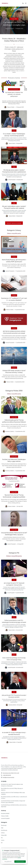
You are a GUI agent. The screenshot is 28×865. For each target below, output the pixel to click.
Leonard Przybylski (5, 818)
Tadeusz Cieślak (4, 816)
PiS (14, 130)
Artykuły (3, 781)
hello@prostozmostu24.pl (8, 777)
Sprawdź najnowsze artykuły (14, 223)
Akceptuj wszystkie (20, 861)
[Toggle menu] (25, 3)
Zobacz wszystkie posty (14, 233)
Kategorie (4, 822)
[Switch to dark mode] (23, 3)
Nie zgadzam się (8, 861)
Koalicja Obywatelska (14, 89)
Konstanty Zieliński (5, 813)
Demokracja (3, 825)
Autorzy (3, 810)
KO (1, 842)
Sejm (14, 166)
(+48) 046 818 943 (7, 775)
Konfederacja (4, 830)
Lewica (2, 840)
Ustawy (14, 256)
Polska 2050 (14, 18)
